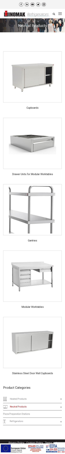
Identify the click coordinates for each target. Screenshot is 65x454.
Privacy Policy (16, 442)
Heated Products (18, 399)
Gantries (32, 240)
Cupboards (32, 107)
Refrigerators (16, 421)
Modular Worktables (32, 306)
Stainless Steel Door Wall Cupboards (32, 373)
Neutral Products (18, 406)
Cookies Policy (34, 442)
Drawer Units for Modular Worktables (32, 174)
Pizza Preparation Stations (16, 414)
